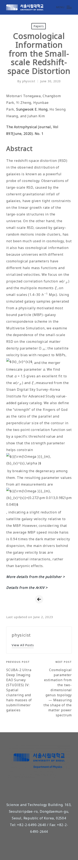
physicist (21, 635)
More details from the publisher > (35, 576)
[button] (23, 645)
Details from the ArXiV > (27, 587)
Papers (38, 26)
